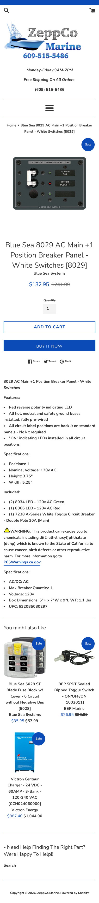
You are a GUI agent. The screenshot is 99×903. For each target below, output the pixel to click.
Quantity (49, 300)
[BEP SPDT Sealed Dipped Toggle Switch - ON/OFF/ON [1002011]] (74, 657)
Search (10, 865)
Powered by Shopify (74, 893)
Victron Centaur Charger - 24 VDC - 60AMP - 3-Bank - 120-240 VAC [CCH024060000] (24, 791)
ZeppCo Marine (48, 893)
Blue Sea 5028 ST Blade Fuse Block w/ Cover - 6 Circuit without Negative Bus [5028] (25, 696)
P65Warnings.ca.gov (22, 562)
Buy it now (49, 346)
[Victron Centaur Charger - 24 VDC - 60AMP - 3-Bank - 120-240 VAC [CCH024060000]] (25, 753)
